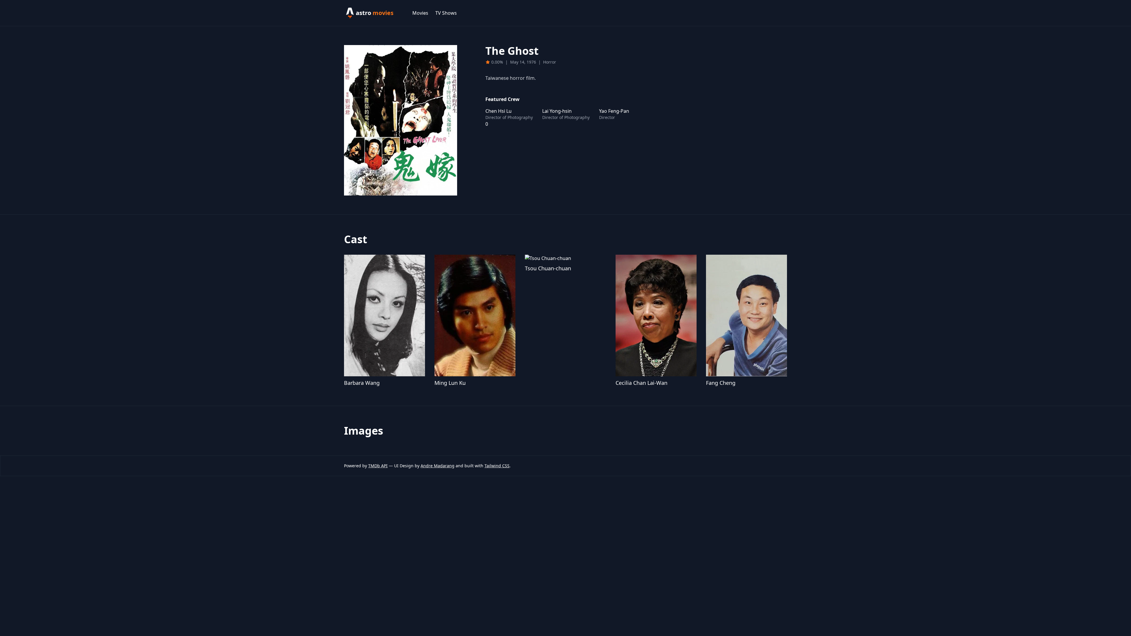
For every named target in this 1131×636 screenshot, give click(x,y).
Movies (420, 13)
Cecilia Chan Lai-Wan (641, 382)
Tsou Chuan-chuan (548, 268)
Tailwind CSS (497, 465)
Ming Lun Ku (450, 382)
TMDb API (378, 465)
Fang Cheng (720, 382)
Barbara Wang (362, 382)
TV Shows (446, 13)
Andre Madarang (437, 465)
